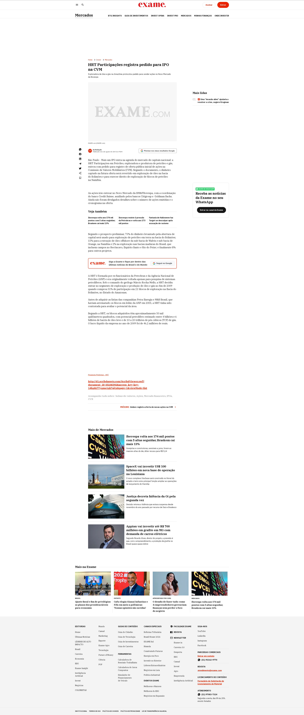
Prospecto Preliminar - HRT (98, 375)
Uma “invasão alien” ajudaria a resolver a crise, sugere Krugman (213, 100)
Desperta (178, 652)
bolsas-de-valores (125, 396)
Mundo (102, 626)
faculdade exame (182, 626)
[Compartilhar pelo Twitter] (80, 168)
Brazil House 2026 (152, 637)
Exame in (178, 642)
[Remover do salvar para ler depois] (80, 177)
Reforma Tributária (152, 632)
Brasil (77, 649)
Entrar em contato (206, 656)
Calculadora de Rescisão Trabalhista (127, 661)
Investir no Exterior (152, 660)
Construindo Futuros (153, 651)
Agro (176, 671)
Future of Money (106, 655)
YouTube (202, 631)
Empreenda (179, 676)
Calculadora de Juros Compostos (127, 668)
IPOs (169, 396)
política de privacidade (130, 711)
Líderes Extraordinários (154, 665)
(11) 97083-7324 (209, 694)
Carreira (79, 654)
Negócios (79, 685)
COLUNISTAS (81, 690)
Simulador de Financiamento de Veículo (125, 678)
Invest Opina (157, 16)
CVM (90, 399)
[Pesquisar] (83, 5)
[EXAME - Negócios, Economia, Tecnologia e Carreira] (152, 5)
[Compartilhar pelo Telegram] (80, 163)
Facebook (202, 645)
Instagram (202, 640)
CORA (169, 598)
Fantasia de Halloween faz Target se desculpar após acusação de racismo (161, 220)
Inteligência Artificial (80, 674)
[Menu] (77, 5)
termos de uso (95, 711)
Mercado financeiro (155, 396)
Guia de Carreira (125, 646)
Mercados (84, 15)
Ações (139, 396)
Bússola (147, 646)
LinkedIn (202, 636)
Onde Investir (222, 16)
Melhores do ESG (151, 691)
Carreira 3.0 (179, 647)
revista (178, 632)
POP (100, 664)
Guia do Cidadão (125, 632)
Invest (98, 60)
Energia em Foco (151, 656)
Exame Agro (104, 645)
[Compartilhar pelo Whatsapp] (80, 149)
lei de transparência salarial (154, 711)
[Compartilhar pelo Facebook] (80, 154)
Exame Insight (81, 668)
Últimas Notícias (82, 637)
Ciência (102, 660)
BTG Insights (115, 16)
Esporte (102, 640)
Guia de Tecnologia (126, 637)
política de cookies (110, 711)
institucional (81, 711)
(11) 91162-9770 (209, 660)
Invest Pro (172, 16)
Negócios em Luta (152, 670)
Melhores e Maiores (152, 686)
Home (90, 60)
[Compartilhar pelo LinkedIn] (80, 158)
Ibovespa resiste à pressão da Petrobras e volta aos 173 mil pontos (132, 220)
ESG (77, 663)
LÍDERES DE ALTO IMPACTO (83, 643)
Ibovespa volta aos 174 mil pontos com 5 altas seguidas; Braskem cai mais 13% (101, 220)
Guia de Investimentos (136, 16)
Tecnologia (103, 650)
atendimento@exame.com (210, 670)
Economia (79, 659)
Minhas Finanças (203, 16)
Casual (102, 631)
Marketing (103, 636)
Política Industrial (152, 675)
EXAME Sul (149, 641)
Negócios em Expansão (154, 696)
